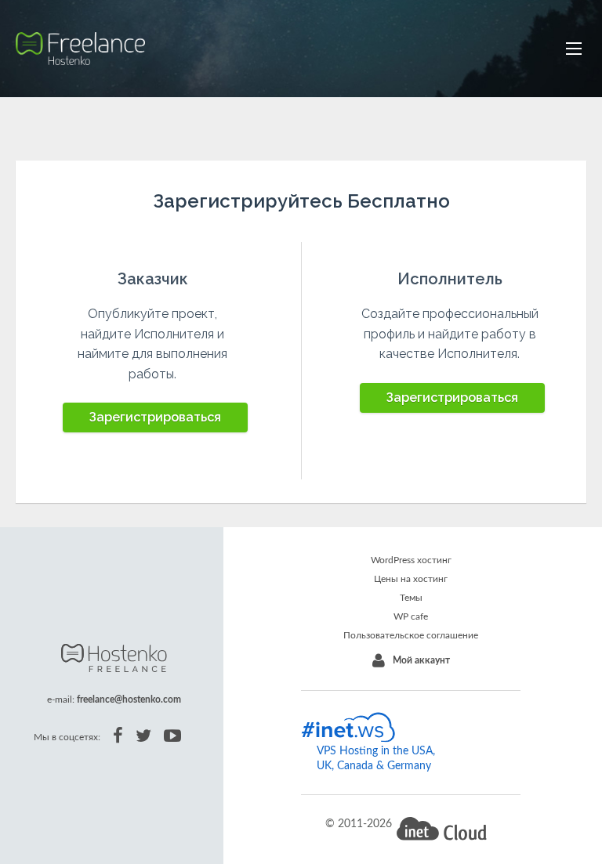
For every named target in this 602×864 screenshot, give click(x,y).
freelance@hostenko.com (129, 699)
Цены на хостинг (411, 579)
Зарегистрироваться (155, 417)
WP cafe (410, 616)
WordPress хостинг (411, 560)
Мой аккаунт (421, 660)
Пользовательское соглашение (410, 635)
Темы (411, 597)
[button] (573, 49)
